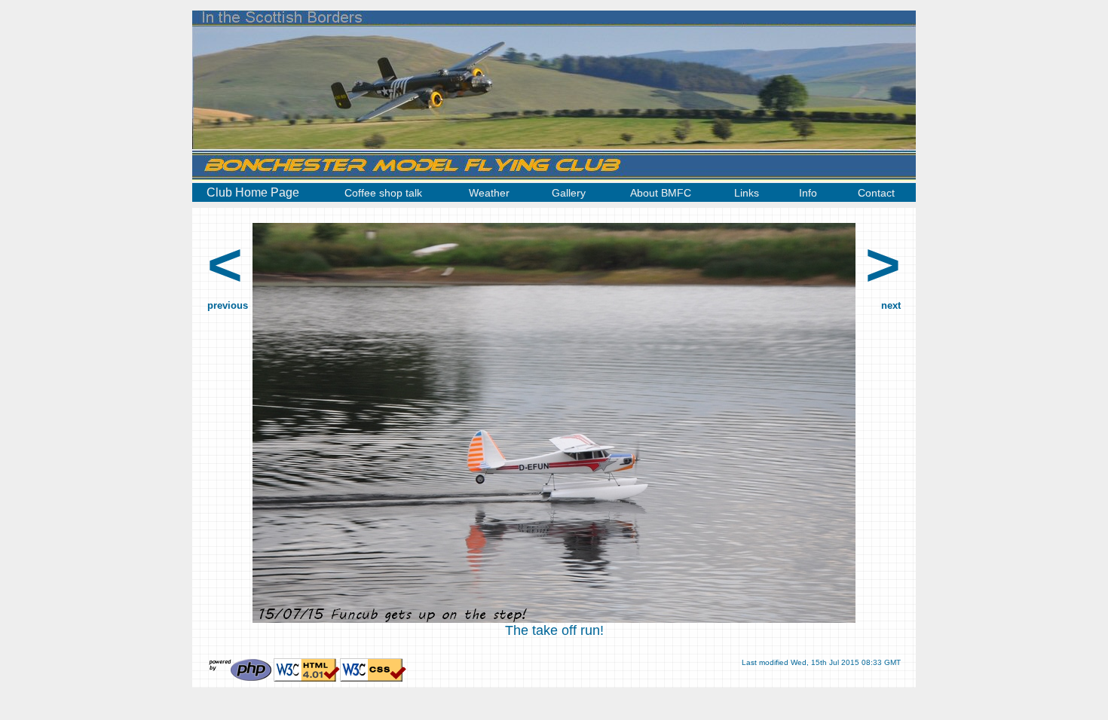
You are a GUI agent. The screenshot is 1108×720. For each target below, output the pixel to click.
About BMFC (660, 193)
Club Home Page (253, 192)
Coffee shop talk (383, 193)
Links (746, 193)
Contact (876, 193)
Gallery (569, 193)
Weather (489, 193)
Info (808, 193)
